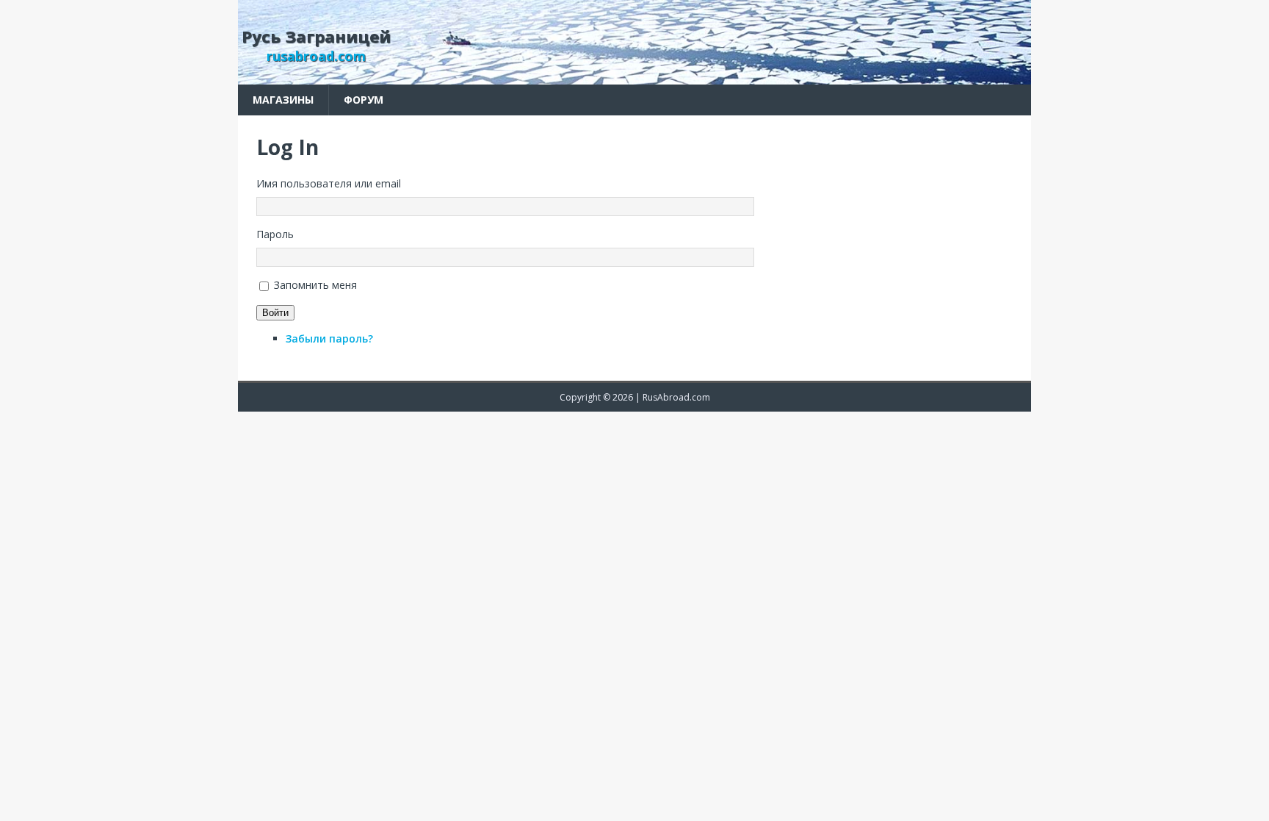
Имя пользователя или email (328, 183)
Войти (275, 312)
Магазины (283, 100)
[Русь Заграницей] (634, 76)
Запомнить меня (315, 285)
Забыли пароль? (329, 338)
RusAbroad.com (676, 397)
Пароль (275, 234)
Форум (363, 100)
